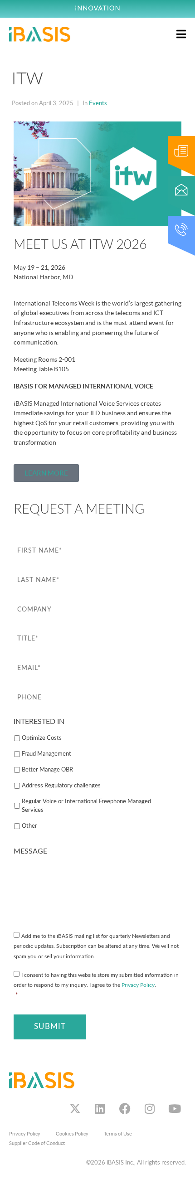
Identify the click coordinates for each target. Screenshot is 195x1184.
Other (29, 826)
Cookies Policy (72, 1133)
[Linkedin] (99, 1108)
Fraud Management (46, 754)
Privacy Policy (138, 985)
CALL (174, 220)
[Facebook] (124, 1108)
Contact (177, 180)
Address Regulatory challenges (61, 785)
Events (98, 103)
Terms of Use (118, 1133)
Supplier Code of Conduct (37, 1143)
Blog (173, 140)
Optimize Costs (42, 738)
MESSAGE (30, 851)
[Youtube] (174, 1108)
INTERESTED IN (39, 721)
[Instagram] (149, 1108)
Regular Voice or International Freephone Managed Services (86, 806)
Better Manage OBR (47, 769)
